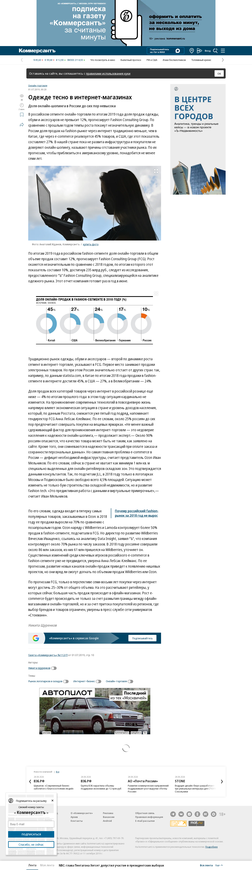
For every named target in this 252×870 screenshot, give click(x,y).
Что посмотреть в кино (102, 60)
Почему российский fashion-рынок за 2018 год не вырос (136, 513)
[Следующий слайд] (222, 781)
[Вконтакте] (181, 814)
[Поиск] (215, 50)
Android (107, 820)
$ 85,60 (37, 60)
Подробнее (211, 846)
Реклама (108, 813)
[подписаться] (54, 668)
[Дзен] (189, 814)
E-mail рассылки (145, 820)
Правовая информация (149, 817)
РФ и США (152, 60)
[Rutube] (205, 814)
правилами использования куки (108, 73)
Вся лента (206, 865)
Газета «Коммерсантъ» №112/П (48, 655)
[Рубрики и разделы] (223, 50)
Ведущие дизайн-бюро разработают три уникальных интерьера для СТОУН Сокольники (195, 788)
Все (57, 771)
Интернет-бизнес (84, 681)
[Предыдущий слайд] (30, 781)
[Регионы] (192, 50)
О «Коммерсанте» (82, 813)
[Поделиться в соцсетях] (22, 124)
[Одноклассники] (197, 814)
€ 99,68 (48, 60)
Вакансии (108, 817)
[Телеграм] (173, 814)
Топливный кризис (201, 60)
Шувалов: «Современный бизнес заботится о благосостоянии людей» (54, 787)
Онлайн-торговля (37, 85)
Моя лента (47, 865)
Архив (74, 817)
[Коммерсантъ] (37, 50)
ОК (219, 73)
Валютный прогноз (131, 60)
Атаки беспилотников (174, 60)
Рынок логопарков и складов (45, 681)
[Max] (213, 814)
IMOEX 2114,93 (75, 60)
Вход (208, 50)
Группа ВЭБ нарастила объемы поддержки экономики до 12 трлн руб (101, 787)
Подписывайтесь (142, 638)
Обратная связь (144, 813)
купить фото (91, 244)
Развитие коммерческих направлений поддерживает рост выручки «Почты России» (148, 788)
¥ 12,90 (60, 60)
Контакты (77, 820)
